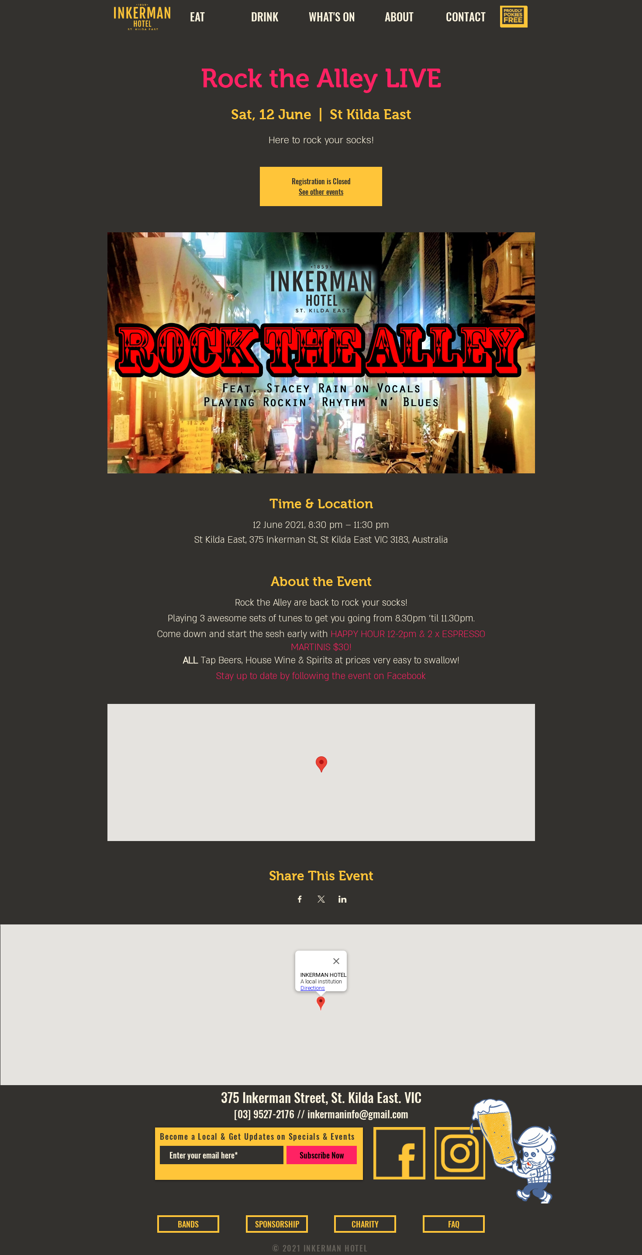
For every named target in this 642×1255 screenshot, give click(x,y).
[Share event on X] (321, 899)
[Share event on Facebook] (300, 899)
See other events (321, 191)
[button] (399, 17)
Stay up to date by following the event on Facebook (321, 676)
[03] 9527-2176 (264, 1114)
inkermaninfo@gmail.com (357, 1114)
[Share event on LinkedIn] (342, 899)
